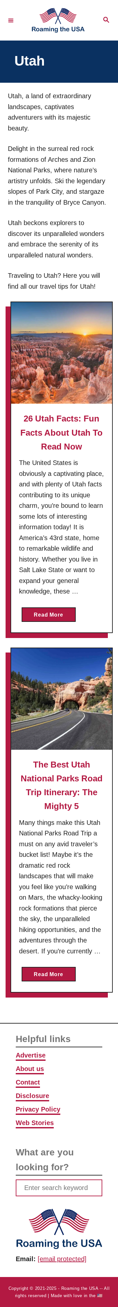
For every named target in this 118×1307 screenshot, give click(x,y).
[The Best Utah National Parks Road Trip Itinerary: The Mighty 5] (61, 699)
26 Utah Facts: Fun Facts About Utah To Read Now (61, 432)
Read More (54, 617)
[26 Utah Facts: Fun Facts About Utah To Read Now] (61, 353)
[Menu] (11, 20)
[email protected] (62, 1259)
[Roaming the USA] (58, 20)
